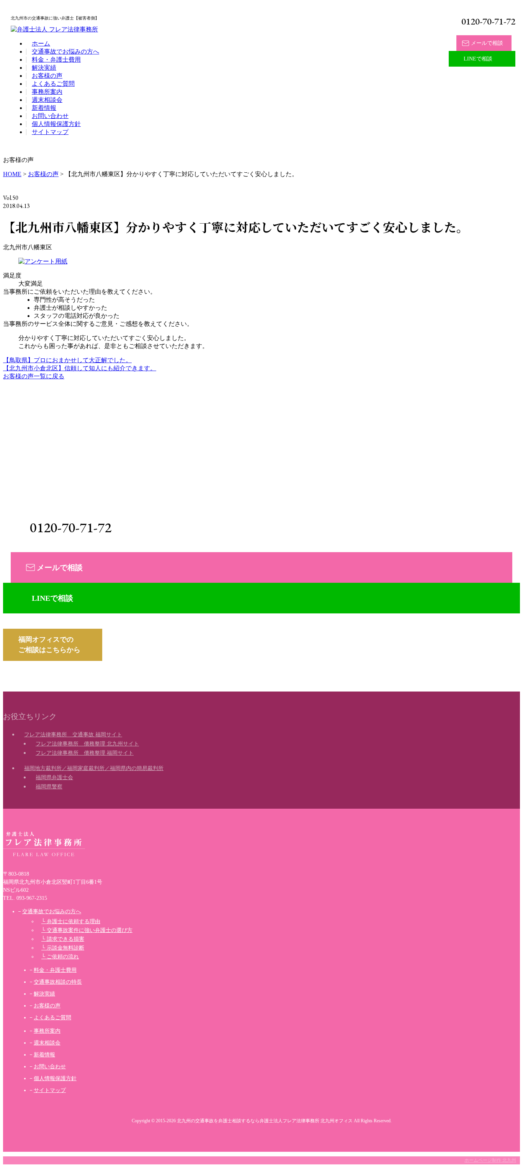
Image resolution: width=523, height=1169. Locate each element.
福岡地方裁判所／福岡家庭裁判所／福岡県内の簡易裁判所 (93, 768)
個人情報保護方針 (56, 124)
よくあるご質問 (53, 83)
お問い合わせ (50, 116)
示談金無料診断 (65, 948)
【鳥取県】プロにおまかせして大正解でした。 (67, 360)
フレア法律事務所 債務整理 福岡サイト (85, 753)
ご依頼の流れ (63, 957)
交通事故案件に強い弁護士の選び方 (89, 930)
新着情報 (44, 108)
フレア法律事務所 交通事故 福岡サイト (73, 734)
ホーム (41, 43)
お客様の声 (47, 75)
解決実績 (44, 67)
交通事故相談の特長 (58, 982)
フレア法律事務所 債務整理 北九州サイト (87, 744)
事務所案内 (47, 91)
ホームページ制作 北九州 (490, 1160)
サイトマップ (50, 132)
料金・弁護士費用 (56, 59)
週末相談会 (47, 99)
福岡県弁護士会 (54, 777)
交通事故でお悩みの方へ (65, 51)
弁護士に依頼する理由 (73, 921)
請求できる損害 (65, 939)
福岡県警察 (49, 787)
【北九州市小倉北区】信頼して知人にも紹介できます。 (79, 368)
